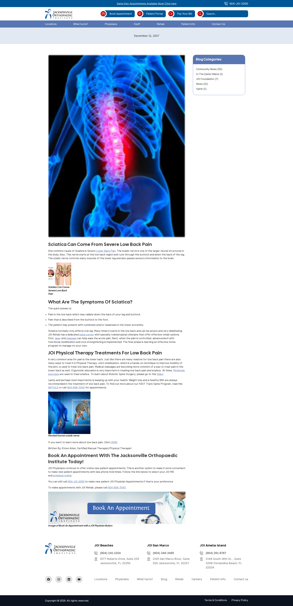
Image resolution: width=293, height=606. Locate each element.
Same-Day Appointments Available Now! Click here (146, 3)
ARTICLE (53, 387)
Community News (206, 69)
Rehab (160, 24)
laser (58, 338)
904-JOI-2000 (76, 481)
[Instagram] (58, 579)
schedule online (62, 475)
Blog (164, 579)
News (199, 83)
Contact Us (218, 24)
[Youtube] (79, 579)
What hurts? (80, 24)
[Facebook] (48, 579)
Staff (137, 24)
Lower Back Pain (106, 250)
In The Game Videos (207, 74)
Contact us (241, 579)
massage (71, 338)
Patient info (188, 24)
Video (160, 374)
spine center (86, 334)
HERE (113, 442)
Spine (199, 88)
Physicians (111, 24)
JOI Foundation (205, 78)
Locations (51, 24)
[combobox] (225, 14)
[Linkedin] (68, 579)
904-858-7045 (76, 387)
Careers (197, 579)
